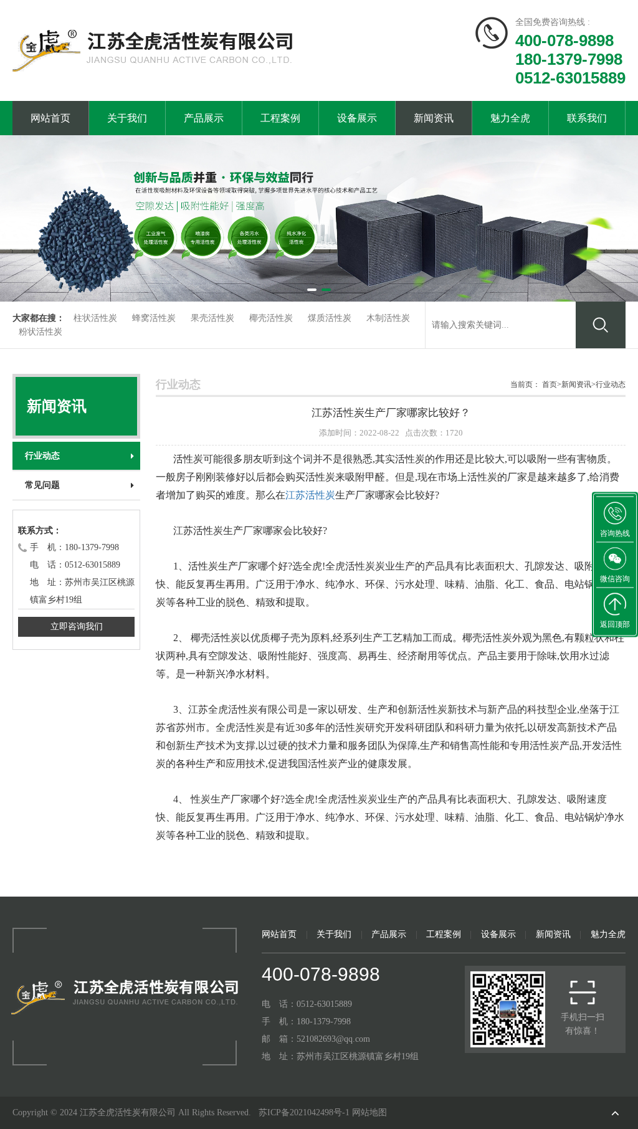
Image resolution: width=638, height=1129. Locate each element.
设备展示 (357, 118)
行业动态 (42, 455)
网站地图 (369, 1112)
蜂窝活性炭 (154, 318)
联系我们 (587, 118)
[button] (312, 289)
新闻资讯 (434, 118)
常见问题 (42, 485)
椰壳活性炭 (271, 318)
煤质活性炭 (329, 318)
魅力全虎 (510, 118)
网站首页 (50, 118)
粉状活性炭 (40, 331)
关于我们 (127, 118)
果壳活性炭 (212, 318)
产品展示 (204, 118)
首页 (549, 384)
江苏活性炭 (310, 495)
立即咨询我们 (76, 626)
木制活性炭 (388, 318)
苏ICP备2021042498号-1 (304, 1112)
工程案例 (280, 118)
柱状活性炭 (95, 318)
